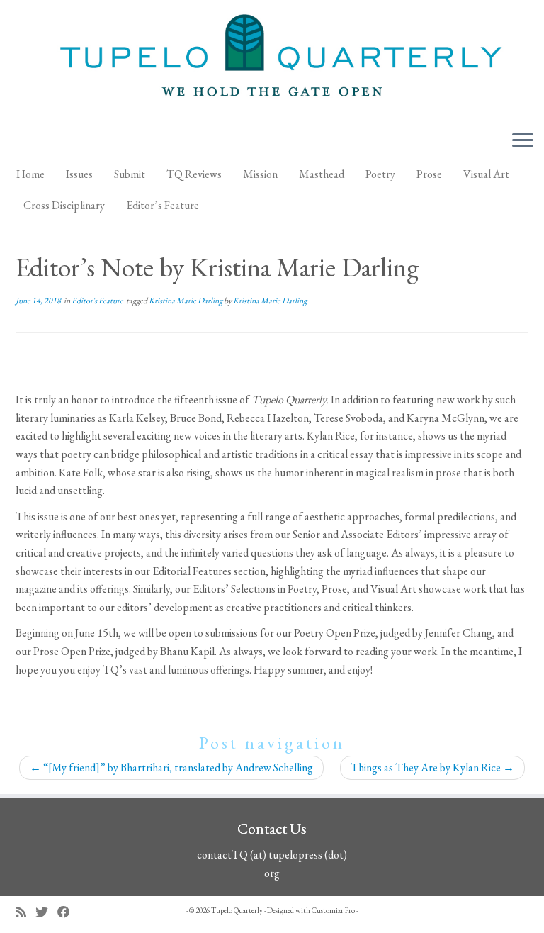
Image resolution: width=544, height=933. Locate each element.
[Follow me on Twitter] (46, 912)
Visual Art (486, 174)
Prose (429, 174)
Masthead (321, 174)
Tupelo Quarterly (237, 910)
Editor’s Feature (162, 205)
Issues (79, 174)
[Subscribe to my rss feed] (25, 912)
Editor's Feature (98, 300)
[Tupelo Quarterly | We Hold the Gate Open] (272, 59)
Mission (260, 174)
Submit (129, 174)
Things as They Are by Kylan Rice (432, 767)
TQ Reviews (194, 174)
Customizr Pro (333, 910)
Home (30, 174)
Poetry (380, 174)
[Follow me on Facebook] (68, 912)
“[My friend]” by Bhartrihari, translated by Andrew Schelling (171, 767)
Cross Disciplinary (64, 205)
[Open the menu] (522, 141)
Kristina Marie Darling (186, 300)
